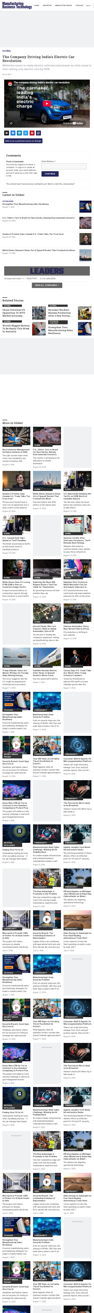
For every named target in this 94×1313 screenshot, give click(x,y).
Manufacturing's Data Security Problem (43, 715)
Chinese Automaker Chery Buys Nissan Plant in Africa (76, 627)
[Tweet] (25, 133)
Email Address (48, 161)
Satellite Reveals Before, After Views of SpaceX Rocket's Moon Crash (45, 673)
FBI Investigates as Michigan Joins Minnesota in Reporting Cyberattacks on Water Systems (77, 894)
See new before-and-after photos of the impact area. (44, 503)
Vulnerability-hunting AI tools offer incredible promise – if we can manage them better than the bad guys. (15, 856)
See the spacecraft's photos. (45, 679)
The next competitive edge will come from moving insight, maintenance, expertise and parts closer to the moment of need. (46, 900)
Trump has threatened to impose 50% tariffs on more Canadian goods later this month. (76, 682)
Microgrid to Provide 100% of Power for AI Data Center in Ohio (15, 935)
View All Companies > (47, 285)
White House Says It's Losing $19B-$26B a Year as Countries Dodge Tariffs (16, 584)
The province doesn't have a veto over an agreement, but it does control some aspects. (15, 505)
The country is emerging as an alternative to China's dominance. (46, 461)
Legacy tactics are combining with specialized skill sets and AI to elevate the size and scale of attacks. (47, 944)
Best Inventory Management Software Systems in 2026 (15, 450)
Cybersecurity (40, 710)
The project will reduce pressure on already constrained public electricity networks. (15, 944)
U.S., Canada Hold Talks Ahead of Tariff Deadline (14, 539)
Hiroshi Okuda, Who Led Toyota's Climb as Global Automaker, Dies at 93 (44, 628)
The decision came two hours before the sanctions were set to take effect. (77, 505)
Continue (50, 174)
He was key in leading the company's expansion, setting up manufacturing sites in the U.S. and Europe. (46, 637)
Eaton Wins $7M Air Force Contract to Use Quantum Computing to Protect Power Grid (16, 805)
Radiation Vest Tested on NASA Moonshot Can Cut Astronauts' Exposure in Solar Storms (76, 584)
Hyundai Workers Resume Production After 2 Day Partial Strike (59, 313)
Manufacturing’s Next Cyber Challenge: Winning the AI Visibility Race (46, 849)
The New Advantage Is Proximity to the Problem (45, 892)
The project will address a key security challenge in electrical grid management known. (15, 814)
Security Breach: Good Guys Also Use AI (15, 762)
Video (36, 929)
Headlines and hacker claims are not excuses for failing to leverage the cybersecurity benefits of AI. (15, 770)
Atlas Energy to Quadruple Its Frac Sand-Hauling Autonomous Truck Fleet (77, 935)
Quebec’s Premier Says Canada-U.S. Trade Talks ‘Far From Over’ (33, 234)
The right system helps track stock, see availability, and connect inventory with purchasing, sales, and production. (15, 458)
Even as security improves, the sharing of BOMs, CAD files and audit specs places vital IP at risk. (47, 723)
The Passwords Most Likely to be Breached (77, 804)
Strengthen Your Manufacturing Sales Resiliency (25, 204)
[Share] (13, 133)
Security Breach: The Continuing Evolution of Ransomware (44, 935)
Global (6, 51)
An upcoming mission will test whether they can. (46, 591)
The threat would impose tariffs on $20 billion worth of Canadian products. (16, 547)
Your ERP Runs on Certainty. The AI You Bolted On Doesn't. (46, 761)
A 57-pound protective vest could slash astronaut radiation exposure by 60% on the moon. (77, 593)
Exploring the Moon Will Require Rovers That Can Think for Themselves (45, 584)
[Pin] (32, 133)
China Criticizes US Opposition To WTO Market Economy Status (13, 313)
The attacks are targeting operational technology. (74, 901)
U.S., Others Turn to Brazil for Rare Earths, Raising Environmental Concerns (38, 218)
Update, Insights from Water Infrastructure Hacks (77, 848)
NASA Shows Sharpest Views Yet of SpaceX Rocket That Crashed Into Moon (38, 250)
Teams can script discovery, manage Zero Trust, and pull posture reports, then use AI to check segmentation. (77, 767)
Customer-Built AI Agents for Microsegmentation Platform (78, 760)
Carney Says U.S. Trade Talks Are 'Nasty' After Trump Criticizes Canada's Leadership (77, 673)
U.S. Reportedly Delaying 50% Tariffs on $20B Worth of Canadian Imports (77, 496)
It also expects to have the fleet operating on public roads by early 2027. (77, 944)
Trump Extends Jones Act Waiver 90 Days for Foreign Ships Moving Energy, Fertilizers (15, 673)
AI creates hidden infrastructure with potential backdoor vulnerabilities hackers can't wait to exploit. (47, 858)
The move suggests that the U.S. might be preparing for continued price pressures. (14, 682)
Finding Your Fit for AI (12, 850)
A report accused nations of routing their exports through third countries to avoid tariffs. (15, 593)
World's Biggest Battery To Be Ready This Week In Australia (16, 328)
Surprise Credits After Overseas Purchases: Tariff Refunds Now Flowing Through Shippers (77, 540)
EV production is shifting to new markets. (76, 633)
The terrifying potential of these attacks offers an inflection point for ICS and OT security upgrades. (78, 856)
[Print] (6, 133)
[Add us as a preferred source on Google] (38, 133)
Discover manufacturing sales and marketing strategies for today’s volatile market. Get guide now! (15, 726)
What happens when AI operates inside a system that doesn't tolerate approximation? (47, 770)
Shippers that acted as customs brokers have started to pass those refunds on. (77, 549)
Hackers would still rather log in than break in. (77, 810)
